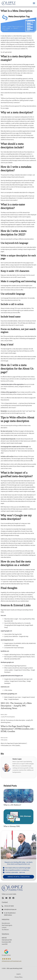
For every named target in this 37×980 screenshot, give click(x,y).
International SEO (7, 940)
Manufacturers (6, 923)
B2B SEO (4, 938)
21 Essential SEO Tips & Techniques (14, 648)
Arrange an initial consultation (19, 877)
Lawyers (4, 927)
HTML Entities (8, 690)
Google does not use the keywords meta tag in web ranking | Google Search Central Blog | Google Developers (18, 681)
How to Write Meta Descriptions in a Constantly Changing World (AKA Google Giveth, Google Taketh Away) (18, 625)
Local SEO (4, 944)
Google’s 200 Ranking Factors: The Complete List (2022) (19, 655)
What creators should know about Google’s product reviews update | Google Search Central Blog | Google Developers (19, 670)
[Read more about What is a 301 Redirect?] (18, 796)
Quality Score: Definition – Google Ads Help (16, 636)
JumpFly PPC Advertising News (8, 717)
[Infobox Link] (18, 906)
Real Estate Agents (7, 925)
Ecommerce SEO (6, 942)
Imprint (18, 974)
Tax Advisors (5, 930)
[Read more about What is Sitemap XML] (18, 817)
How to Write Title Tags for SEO (13, 634)
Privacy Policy (18, 977)
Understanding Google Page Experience (15, 666)
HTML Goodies (4, 740)
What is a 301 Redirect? (12, 805)
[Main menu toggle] (34, 3)
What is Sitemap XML (12, 826)
